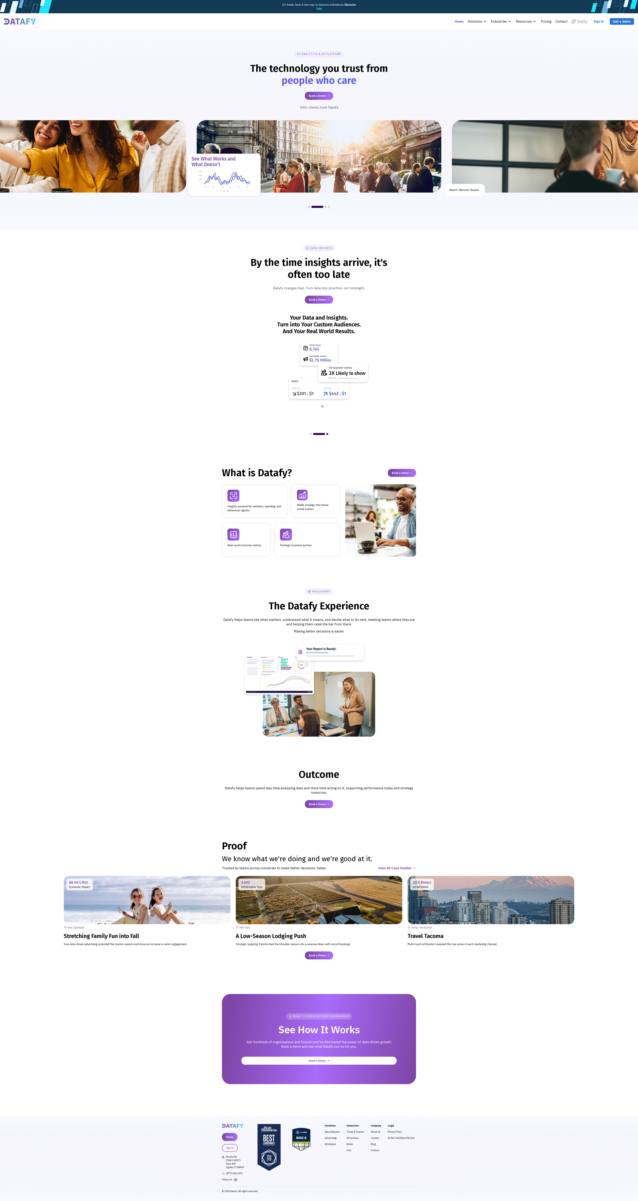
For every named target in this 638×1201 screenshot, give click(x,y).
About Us (375, 1131)
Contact (562, 21)
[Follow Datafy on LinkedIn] (235, 1179)
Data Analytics (332, 1131)
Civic (349, 1150)
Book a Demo (317, 95)
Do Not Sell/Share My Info (401, 1137)
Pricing (546, 21)
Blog (373, 1144)
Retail (350, 1144)
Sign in (599, 21)
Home (459, 21)
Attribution (330, 1144)
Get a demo (622, 21)
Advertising (331, 1137)
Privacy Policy (395, 1131)
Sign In (229, 1147)
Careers (375, 1137)
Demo (229, 1137)
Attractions (353, 1137)
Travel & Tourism (355, 1131)
